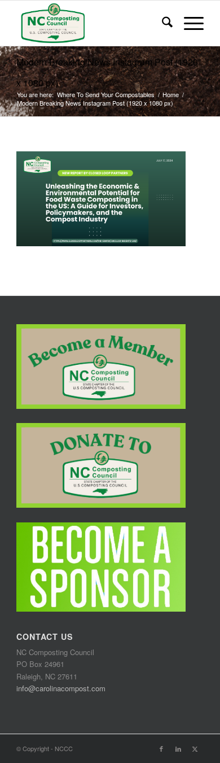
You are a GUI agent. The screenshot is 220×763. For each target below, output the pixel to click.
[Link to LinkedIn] (178, 748)
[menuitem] (162, 23)
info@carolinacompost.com (60, 688)
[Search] (162, 23)
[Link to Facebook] (161, 748)
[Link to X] (195, 748)
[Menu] (188, 23)
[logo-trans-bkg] (91, 23)
